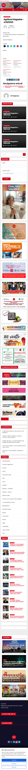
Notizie (4, 512)
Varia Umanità (5, 529)
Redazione (17, 680)
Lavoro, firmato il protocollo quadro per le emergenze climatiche (17, 618)
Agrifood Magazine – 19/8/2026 (11, 128)
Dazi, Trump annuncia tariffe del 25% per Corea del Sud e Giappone (17, 554)
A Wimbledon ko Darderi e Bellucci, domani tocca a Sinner (17, 578)
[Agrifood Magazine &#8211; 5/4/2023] (8, 64)
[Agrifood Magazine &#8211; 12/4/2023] (18, 64)
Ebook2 (4, 468)
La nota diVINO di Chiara (8, 502)
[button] (23, 9)
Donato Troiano (19, 650)
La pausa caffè (7, 723)
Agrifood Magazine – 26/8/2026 (11, 114)
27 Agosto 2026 (8, 665)
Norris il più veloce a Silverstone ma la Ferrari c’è (17, 585)
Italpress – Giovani (7, 492)
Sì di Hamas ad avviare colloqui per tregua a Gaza (17, 569)
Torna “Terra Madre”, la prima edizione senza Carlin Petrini (13, 692)
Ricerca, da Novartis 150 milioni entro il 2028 (16, 593)
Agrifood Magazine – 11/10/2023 (9, 87)
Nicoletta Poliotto (6, 509)
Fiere (3, 478)
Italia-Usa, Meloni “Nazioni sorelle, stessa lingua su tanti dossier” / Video (16, 610)
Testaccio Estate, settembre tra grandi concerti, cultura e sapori (14, 663)
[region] (14, 759)
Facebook (5, 419)
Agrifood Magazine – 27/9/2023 (19, 87)
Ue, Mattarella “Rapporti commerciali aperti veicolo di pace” (17, 562)
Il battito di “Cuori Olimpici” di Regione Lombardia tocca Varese (17, 546)
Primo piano (5, 516)
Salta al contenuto (4, 1)
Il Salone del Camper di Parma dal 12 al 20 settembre (12, 648)
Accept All (14, 760)
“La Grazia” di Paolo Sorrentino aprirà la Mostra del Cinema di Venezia (16, 602)
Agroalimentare (6, 461)
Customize (14, 763)
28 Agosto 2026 (8, 650)
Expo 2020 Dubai (6, 474)
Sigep (3, 523)
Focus (3, 481)
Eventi (3, 471)
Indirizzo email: (6, 170)
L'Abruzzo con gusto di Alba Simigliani (12, 499)
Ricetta (4, 519)
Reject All (14, 767)
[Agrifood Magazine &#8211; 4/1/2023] (8, 73)
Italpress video (7, 16)
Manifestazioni (6, 505)
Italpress (12, 25)
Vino (3, 533)
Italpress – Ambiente (7, 488)
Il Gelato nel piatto (8, 714)
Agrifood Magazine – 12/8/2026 (11, 142)
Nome (3, 162)
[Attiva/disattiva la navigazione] (13, 10)
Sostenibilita (5, 526)
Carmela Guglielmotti (7, 464)
